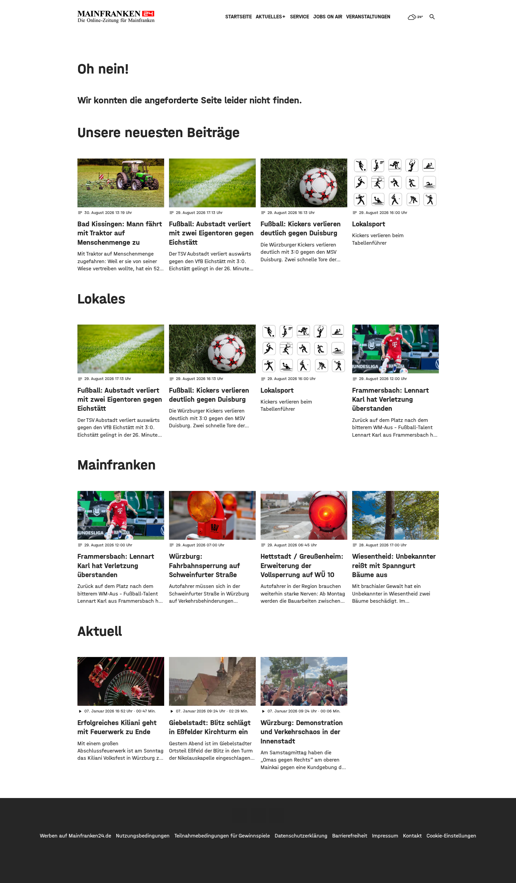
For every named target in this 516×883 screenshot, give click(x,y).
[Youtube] (276, 815)
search (432, 16)
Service (299, 17)
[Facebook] (239, 815)
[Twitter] (258, 815)
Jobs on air (327, 17)
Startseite (238, 17)
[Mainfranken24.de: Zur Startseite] (116, 17)
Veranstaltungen (368, 17)
